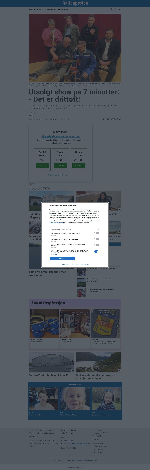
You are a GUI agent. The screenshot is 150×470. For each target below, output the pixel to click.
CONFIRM (62, 258)
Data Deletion (65, 264)
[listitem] (75, 229)
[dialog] (75, 235)
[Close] (105, 205)
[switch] (96, 233)
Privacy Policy (85, 264)
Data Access (75, 264)
